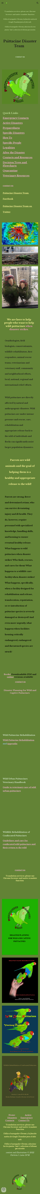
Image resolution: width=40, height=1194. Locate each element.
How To (7, 137)
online (10, 677)
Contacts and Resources (17, 157)
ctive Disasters (14, 122)
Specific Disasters (14, 132)
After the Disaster (14, 152)
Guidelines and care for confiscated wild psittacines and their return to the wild (19, 844)
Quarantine (10, 170)
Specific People (12, 142)
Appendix (12, 743)
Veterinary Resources (16, 175)
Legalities (9, 147)
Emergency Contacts (16, 117)
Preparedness (11, 127)
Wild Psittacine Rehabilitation (18, 740)
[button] (2, 3)
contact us (8, 185)
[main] (20, 22)
